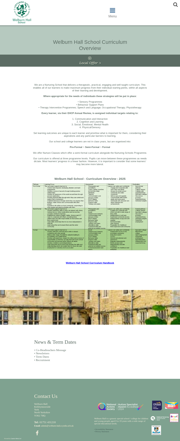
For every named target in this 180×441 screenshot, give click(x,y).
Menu (112, 16)
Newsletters (42, 353)
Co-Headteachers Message (51, 350)
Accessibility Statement (104, 429)
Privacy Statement (102, 431)
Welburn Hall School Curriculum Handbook (90, 263)
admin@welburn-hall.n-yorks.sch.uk (57, 426)
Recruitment (43, 360)
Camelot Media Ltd (16, 438)
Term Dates (42, 356)
